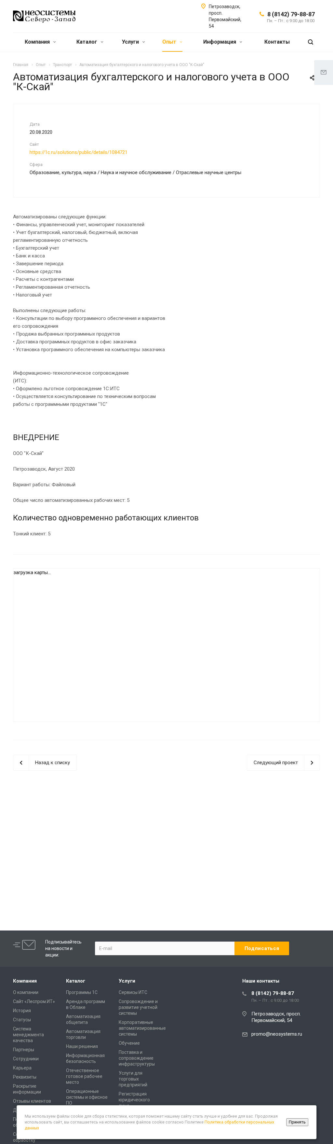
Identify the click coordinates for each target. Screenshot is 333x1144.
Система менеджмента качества (28, 1034)
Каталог (87, 42)
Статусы (22, 1019)
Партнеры (23, 1049)
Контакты (277, 42)
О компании (25, 992)
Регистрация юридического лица (134, 1099)
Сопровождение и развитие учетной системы (138, 1007)
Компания (38, 42)
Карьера (22, 1067)
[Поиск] (310, 42)
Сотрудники (26, 1058)
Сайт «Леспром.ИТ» (34, 1001)
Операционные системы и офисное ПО (87, 1097)
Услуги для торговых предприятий (133, 1078)
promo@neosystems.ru (276, 1034)
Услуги (131, 42)
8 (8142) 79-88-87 (291, 14)
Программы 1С (82, 992)
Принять (297, 1122)
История (22, 1010)
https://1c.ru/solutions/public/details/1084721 (78, 152)
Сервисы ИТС (133, 992)
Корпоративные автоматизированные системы (142, 1028)
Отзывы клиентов (32, 1101)
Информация (220, 42)
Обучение (129, 1043)
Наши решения (82, 1046)
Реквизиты (24, 1077)
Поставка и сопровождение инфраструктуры (137, 1058)
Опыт (170, 42)
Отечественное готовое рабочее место (84, 1076)
